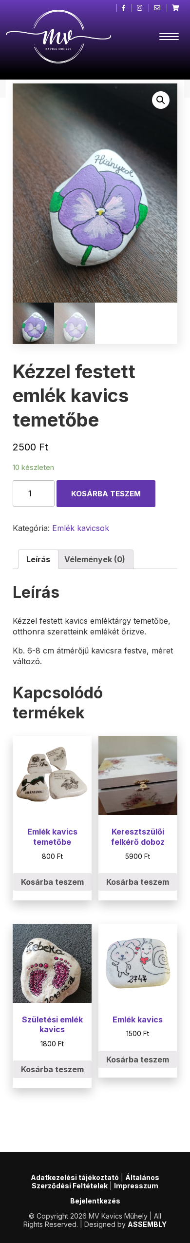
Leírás (38, 559)
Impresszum (136, 1186)
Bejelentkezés (95, 1201)
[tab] (38, 559)
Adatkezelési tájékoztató (75, 1177)
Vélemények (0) (94, 559)
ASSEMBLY (147, 1224)
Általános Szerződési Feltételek (95, 1181)
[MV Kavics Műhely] (59, 36)
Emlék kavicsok (80, 528)
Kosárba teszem (106, 493)
